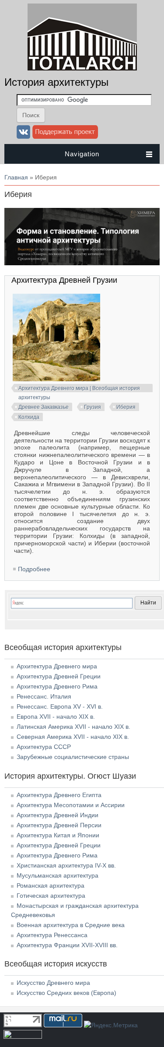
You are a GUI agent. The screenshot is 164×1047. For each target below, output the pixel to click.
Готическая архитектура (51, 895)
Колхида (28, 417)
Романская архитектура (50, 885)
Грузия (92, 407)
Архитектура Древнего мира (57, 666)
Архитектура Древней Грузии (64, 280)
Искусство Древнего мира (53, 982)
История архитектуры (56, 82)
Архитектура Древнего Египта (59, 794)
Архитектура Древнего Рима (57, 686)
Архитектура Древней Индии (57, 815)
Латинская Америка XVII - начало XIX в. (73, 726)
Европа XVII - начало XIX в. (56, 716)
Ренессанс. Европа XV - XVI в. (60, 706)
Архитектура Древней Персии (59, 825)
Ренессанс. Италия (44, 696)
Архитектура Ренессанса (52, 934)
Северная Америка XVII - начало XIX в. (73, 736)
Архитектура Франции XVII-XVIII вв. (67, 945)
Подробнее (34, 569)
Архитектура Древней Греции (59, 676)
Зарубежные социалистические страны (73, 756)
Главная (16, 177)
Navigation (82, 154)
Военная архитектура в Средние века (71, 924)
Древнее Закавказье (43, 407)
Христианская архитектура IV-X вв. (66, 865)
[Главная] (82, 68)
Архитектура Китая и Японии (58, 835)
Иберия (126, 407)
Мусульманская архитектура (57, 875)
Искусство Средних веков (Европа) (66, 992)
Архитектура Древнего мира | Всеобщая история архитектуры (79, 389)
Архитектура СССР (44, 746)
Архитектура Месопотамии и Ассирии (71, 804)
